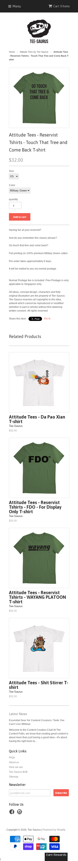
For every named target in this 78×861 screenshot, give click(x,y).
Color (12, 185)
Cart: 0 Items (61, 6)
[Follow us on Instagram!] (20, 813)
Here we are (16, 767)
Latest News (18, 714)
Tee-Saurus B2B (18, 771)
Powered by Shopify (54, 829)
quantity (13, 199)
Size (11, 171)
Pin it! (47, 318)
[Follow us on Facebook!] (12, 813)
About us (14, 762)
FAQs (12, 757)
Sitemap (13, 776)
